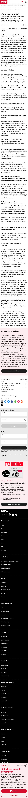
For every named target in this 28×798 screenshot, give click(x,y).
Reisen (2, 734)
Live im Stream (5, 694)
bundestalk (4, 636)
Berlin (2, 543)
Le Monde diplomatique (7, 719)
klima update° (4, 643)
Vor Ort (3, 690)
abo (2, 607)
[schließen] (25, 765)
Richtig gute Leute (6, 564)
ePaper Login (4, 762)
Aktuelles (3, 582)
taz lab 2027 (4, 701)
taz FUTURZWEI (5, 715)
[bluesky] (13, 515)
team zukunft (4, 665)
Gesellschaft (4, 532)
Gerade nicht (20, 765)
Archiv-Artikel (10, 9)
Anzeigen (3, 744)
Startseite (3, 9)
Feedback (3, 755)
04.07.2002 (24, 379)
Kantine (3, 737)
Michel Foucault (5, 571)
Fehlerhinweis (10, 395)
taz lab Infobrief (5, 676)
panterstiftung (5, 622)
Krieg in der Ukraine (6, 568)
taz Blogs (3, 712)
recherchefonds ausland (7, 618)
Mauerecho (4, 647)
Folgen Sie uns (4, 514)
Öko (2, 528)
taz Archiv (3, 723)
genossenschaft (5, 611)
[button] (26, 2)
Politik (2, 525)
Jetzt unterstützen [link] (14, 371)
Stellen (3, 593)
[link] (9, 6)
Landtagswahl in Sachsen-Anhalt (9, 561)
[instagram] (16, 515)
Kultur (2, 536)
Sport (2, 539)
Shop (2, 741)
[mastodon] (10, 515)
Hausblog (3, 586)
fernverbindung (5, 640)
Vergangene (4, 697)
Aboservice (4, 759)
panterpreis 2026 (5, 625)
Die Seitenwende (5, 589)
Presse (3, 597)
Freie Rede (4, 650)
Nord (2, 546)
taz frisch (3, 668)
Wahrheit (3, 550)
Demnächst (4, 686)
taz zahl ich (4, 615)
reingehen (3, 654)
